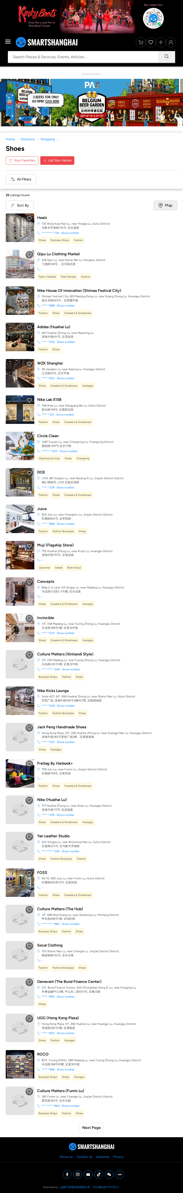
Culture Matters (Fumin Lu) (60, 1091)
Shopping (48, 139)
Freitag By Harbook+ (55, 763)
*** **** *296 (51, 851)
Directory (28, 139)
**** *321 (48, 414)
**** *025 (48, 742)
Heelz (42, 217)
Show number (70, 233)
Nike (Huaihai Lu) (52, 799)
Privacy (118, 1157)
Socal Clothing (50, 945)
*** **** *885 (51, 924)
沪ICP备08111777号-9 (105, 1187)
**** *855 (48, 1033)
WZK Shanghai (50, 363)
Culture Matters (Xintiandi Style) (65, 654)
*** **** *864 (51, 1106)
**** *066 (48, 342)
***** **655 (49, 451)
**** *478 (48, 815)
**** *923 (48, 378)
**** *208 (48, 705)
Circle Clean (48, 436)
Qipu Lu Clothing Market (58, 254)
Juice (42, 509)
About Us (66, 1157)
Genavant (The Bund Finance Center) (69, 981)
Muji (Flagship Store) (55, 545)
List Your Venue (59, 160)
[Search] (166, 57)
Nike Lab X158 (49, 399)
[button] (29, 218)
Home (10, 139)
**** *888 (48, 305)
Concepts (45, 581)
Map (168, 205)
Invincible (45, 617)
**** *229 (48, 633)
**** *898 (48, 1069)
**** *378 (48, 487)
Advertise (102, 1157)
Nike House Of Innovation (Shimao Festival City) (79, 290)
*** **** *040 (51, 669)
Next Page (91, 1127)
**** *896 (48, 996)
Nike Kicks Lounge (53, 690)
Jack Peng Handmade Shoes (61, 727)
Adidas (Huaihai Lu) (53, 327)
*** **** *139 (50, 233)
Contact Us (84, 1157)
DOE (41, 472)
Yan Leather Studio (53, 836)
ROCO (43, 1054)
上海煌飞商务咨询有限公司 (74, 1187)
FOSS (42, 872)
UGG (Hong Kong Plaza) (58, 1018)
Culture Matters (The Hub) (60, 909)
